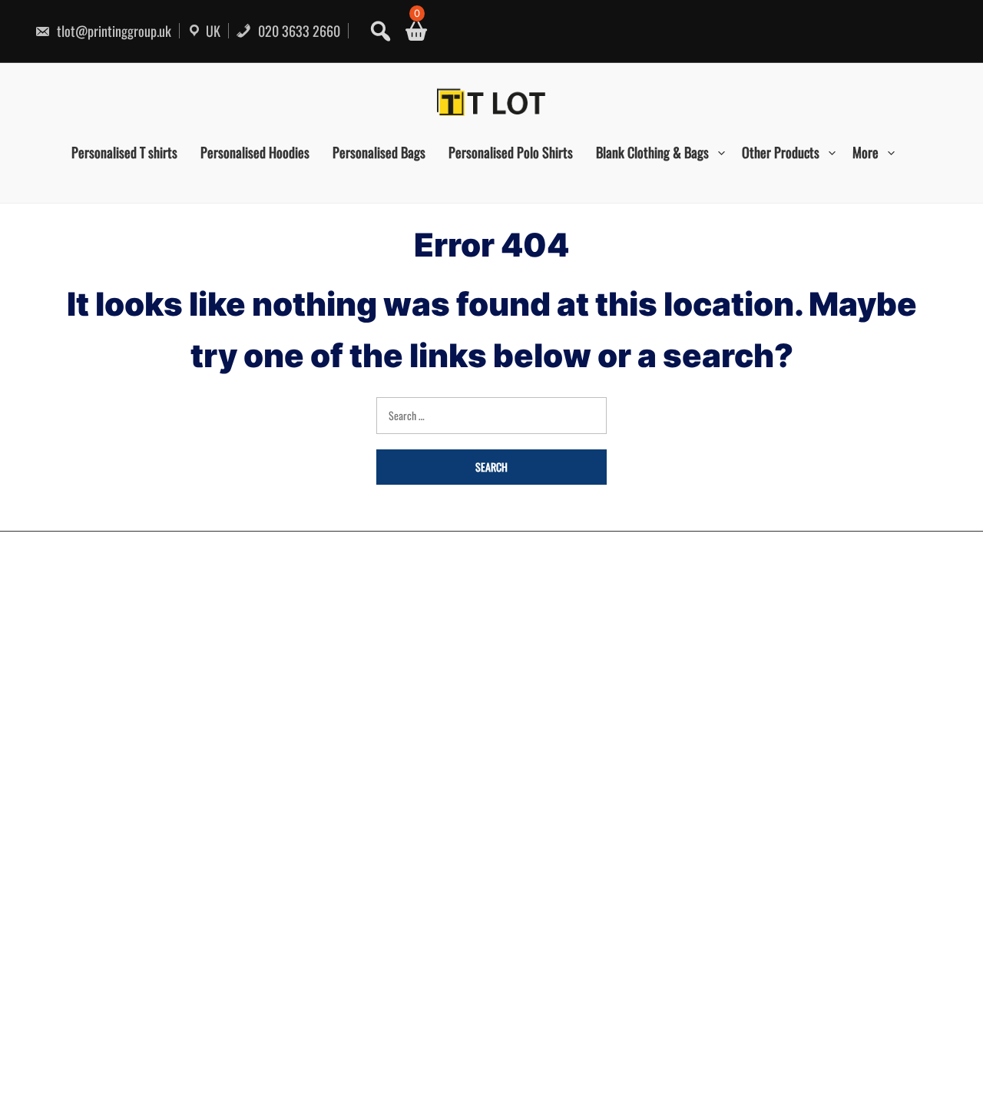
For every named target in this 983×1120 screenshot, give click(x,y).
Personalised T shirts (124, 152)
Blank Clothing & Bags (652, 152)
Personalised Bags (379, 152)
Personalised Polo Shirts (510, 152)
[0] (410, 31)
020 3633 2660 (297, 31)
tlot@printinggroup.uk (112, 31)
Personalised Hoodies (254, 152)
